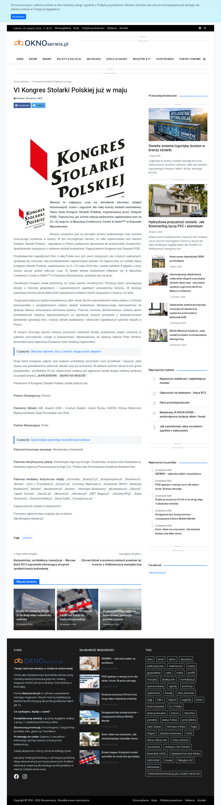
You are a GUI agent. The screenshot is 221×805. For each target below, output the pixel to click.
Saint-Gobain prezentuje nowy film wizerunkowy (60, 439)
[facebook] (200, 28)
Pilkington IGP (185, 760)
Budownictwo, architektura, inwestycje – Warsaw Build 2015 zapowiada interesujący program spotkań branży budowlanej (44, 564)
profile (191, 672)
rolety (179, 672)
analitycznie (168, 679)
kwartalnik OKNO (156, 753)
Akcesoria (94, 59)
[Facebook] (17, 777)
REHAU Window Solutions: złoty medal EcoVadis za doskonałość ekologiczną (188, 335)
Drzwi (33, 59)
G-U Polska (175, 706)
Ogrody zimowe (190, 59)
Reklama (112, 28)
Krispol (151, 733)
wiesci (28, 537)
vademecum (176, 666)
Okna (19, 59)
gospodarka (153, 672)
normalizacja (187, 679)
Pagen (194, 726)
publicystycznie (155, 666)
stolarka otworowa (170, 733)
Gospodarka (165, 59)
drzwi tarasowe (155, 706)
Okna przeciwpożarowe (174, 402)
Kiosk (76, 28)
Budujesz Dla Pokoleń (177, 746)
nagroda (186, 699)
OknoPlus (189, 713)
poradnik (152, 719)
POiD (189, 733)
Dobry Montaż (180, 740)
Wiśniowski (153, 767)
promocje (187, 686)
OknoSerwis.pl (157, 572)
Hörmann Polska (176, 726)
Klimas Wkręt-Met (157, 740)
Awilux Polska (169, 719)
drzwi (161, 659)
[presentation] (15, 610)
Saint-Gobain (154, 726)
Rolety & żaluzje (69, 59)
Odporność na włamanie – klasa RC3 (183, 392)
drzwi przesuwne (156, 713)
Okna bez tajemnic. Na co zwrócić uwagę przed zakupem (66, 351)
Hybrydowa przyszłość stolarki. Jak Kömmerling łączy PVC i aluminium (176, 224)
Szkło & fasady (116, 59)
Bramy (47, 59)
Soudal (168, 760)
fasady (168, 693)
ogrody (173, 686)
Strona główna (63, 28)
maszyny (152, 679)
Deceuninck (153, 746)
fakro (160, 699)
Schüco (175, 713)
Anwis (199, 699)
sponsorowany (155, 686)
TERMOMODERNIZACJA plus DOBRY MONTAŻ (173, 773)
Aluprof (172, 699)
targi (149, 699)
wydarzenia (153, 693)
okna (150, 659)
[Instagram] (24, 777)
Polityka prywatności (93, 28)
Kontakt (124, 28)
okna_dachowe (185, 693)
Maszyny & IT (142, 59)
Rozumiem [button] (18, 16)
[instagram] (205, 28)
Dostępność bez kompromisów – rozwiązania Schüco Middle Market (120, 716)
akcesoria (186, 659)
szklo (168, 672)
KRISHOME (153, 760)
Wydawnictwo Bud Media (185, 753)
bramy (191, 666)
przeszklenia (189, 719)
